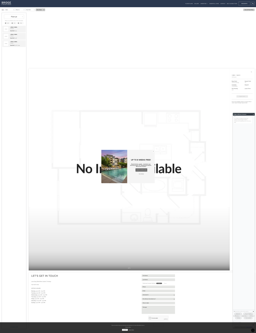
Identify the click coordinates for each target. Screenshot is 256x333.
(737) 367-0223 (35, 284)
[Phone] (253, 3)
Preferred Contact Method (149, 283)
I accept (125, 329)
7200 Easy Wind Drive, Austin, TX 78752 (41, 281)
